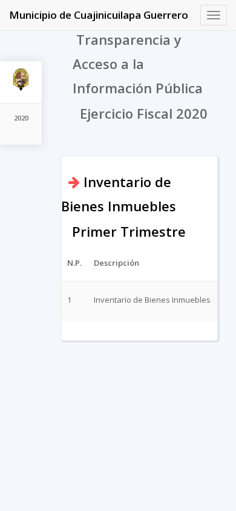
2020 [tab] (21, 117)
